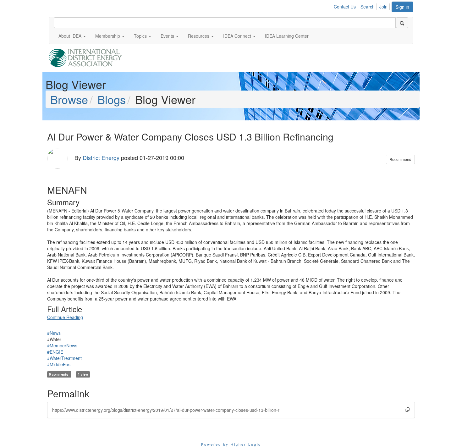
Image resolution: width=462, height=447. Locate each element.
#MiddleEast (59, 364)
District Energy (101, 157)
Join (383, 6)
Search (367, 6)
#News (54, 333)
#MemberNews (62, 345)
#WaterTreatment (64, 358)
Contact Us (345, 6)
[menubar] (362, 6)
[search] (402, 22)
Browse (69, 99)
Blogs (111, 99)
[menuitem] (346, 6)
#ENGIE (55, 352)
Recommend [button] (400, 159)
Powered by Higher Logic (231, 444)
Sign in (402, 7)
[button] (72, 36)
